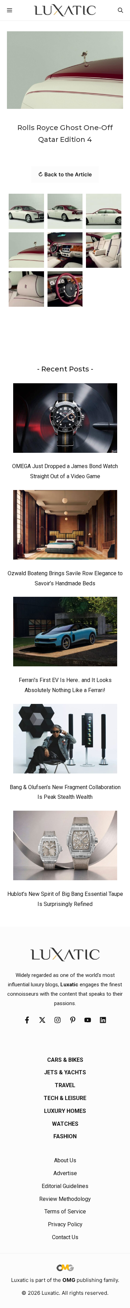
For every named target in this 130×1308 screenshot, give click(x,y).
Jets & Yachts (65, 1072)
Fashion (65, 1136)
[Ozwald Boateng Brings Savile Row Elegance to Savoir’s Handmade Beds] (65, 526)
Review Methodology (65, 1199)
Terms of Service (65, 1211)
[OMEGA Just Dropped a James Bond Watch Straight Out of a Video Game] (65, 419)
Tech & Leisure (65, 1098)
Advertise (65, 1173)
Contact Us (65, 1237)
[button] (120, 10)
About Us (65, 1160)
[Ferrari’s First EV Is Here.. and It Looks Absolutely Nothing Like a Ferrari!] (65, 633)
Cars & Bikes (65, 1060)
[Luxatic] (65, 10)
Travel (65, 1085)
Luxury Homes (65, 1111)
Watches (65, 1124)
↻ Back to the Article (65, 174)
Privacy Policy (65, 1224)
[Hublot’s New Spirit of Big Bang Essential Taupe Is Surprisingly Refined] (65, 847)
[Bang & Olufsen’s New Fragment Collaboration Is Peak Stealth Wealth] (65, 740)
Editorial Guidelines (65, 1186)
